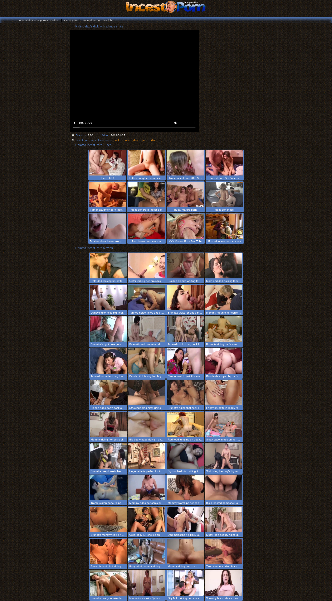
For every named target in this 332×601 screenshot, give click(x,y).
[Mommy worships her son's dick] (185, 487)
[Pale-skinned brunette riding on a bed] (146, 329)
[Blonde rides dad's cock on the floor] (108, 392)
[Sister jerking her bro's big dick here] (146, 265)
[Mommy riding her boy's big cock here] (108, 424)
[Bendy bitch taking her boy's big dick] (146, 360)
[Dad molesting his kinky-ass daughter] (185, 519)
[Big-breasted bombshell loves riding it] (223, 487)
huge (127, 140)
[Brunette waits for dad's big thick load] (185, 297)
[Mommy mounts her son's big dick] (223, 297)
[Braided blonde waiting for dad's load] (185, 265)
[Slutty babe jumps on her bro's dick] (223, 424)
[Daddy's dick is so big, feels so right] (108, 297)
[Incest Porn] (166, 6)
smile (117, 140)
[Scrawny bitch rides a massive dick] (223, 583)
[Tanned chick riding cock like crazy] (185, 329)
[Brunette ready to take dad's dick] (108, 583)
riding (153, 140)
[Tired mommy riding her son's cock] (223, 551)
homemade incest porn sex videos (38, 20)
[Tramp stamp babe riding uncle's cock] (108, 487)
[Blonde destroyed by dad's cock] (223, 360)
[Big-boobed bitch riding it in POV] (185, 456)
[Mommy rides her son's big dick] (146, 487)
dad (144, 140)
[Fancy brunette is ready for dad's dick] (223, 392)
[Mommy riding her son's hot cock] (185, 551)
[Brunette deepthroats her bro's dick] (108, 456)
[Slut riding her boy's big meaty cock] (223, 456)
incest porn (71, 20)
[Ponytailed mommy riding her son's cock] (146, 551)
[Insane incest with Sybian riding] (146, 583)
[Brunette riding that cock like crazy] (185, 392)
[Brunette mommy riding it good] (108, 519)
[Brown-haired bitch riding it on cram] (108, 551)
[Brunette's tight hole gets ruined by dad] (108, 329)
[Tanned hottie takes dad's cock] (146, 297)
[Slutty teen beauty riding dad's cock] (223, 519)
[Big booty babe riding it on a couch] (146, 424)
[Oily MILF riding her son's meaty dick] (185, 583)
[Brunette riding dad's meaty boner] (223, 329)
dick (135, 140)
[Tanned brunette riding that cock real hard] (108, 360)
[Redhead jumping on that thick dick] (185, 424)
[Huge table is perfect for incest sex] (146, 456)
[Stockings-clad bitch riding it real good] (146, 392)
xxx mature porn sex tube (97, 20)
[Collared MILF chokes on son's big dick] (146, 519)
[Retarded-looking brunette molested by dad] (108, 265)
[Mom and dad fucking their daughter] (223, 265)
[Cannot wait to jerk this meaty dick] (185, 360)
